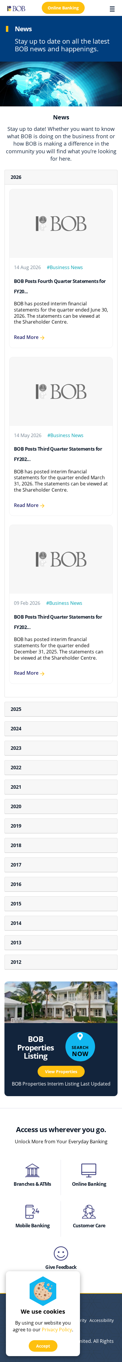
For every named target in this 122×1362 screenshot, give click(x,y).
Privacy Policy (57, 1329)
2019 (16, 826)
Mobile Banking (32, 1225)
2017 (16, 865)
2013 (16, 942)
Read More (26, 337)
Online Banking (89, 1184)
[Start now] (32, 1211)
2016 (16, 884)
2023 (16, 748)
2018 (16, 845)
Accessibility (101, 1320)
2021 (16, 787)
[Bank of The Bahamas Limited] (16, 8)
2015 (16, 903)
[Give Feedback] (61, 1253)
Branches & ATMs (32, 1184)
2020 (16, 806)
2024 (16, 728)
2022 (16, 767)
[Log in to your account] (89, 1170)
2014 (16, 923)
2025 (16, 709)
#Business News (65, 267)
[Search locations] (32, 1170)
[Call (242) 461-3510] (89, 1211)
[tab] (61, 177)
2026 (16, 177)
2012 (16, 962)
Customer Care (89, 1225)
